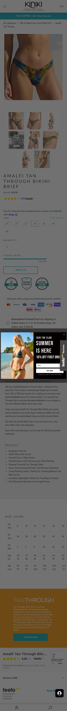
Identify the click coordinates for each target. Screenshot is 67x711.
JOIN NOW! (50, 371)
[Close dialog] (64, 334)
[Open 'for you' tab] (59, 693)
